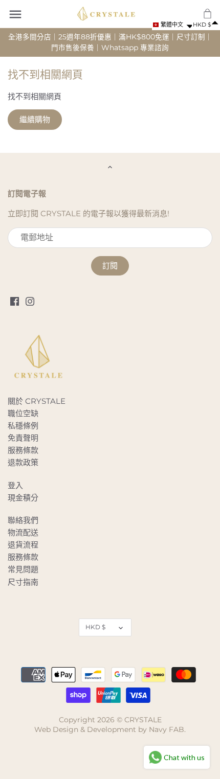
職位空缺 (23, 413)
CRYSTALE (143, 720)
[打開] (15, 14)
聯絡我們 (23, 520)
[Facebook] (14, 300)
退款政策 (23, 462)
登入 (15, 485)
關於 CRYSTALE (36, 401)
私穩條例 (23, 425)
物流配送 (23, 532)
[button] (172, 24)
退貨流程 (23, 544)
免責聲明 (23, 438)
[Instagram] (30, 300)
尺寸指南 (23, 582)
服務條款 (23, 450)
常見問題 (23, 569)
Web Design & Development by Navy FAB (109, 729)
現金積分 (23, 497)
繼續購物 (34, 119)
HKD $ (95, 627)
